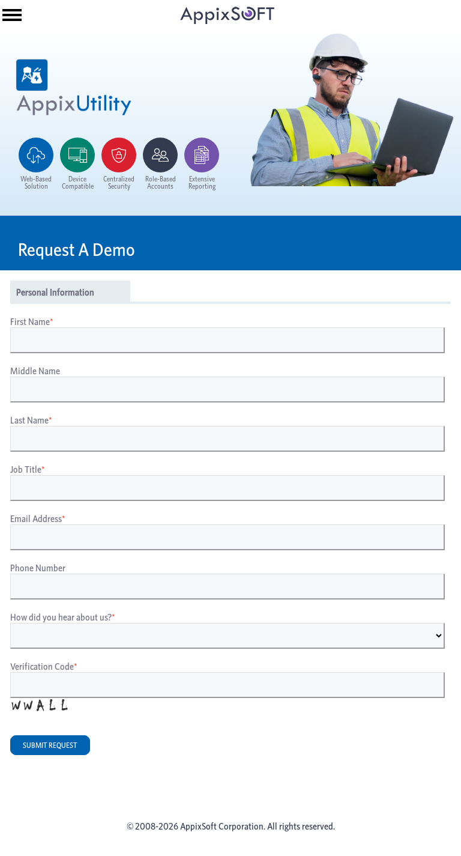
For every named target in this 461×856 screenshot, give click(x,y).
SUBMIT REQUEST (50, 745)
